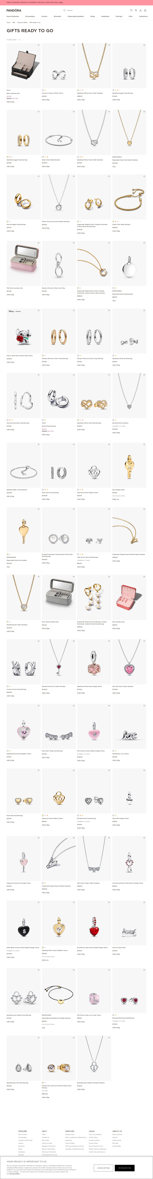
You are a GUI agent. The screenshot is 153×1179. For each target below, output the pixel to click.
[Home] (14, 10)
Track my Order (47, 1143)
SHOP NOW (50, 2)
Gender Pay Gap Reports (97, 1152)
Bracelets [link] (21, 1146)
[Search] (65, 10)
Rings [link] (20, 1149)
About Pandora (117, 1134)
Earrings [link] (21, 1155)
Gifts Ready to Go (34, 22)
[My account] (140, 10)
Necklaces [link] (21, 1152)
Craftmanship (116, 1140)
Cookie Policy (93, 1137)
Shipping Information (49, 1146)
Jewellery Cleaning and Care (74, 1149)
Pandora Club (69, 1134)
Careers (114, 1137)
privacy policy (15, 1174)
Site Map (115, 1143)
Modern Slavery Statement (97, 1149)
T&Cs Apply (59, 2)
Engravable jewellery (76, 16)
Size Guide (45, 1140)
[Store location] (136, 10)
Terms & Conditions (95, 1134)
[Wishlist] (131, 10)
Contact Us (45, 1137)
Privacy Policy (93, 1143)
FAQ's (44, 1134)
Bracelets (57, 16)
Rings (93, 16)
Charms (44, 16)
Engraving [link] (68, 1140)
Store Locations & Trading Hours (75, 1137)
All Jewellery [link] (22, 1137)
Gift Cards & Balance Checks (74, 1146)
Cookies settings (94, 1140)
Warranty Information (49, 1152)
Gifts (130, 16)
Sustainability (116, 1146)
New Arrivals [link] (22, 1134)
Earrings (119, 16)
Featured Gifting (22, 22)
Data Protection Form (96, 1146)
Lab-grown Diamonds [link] (25, 1140)
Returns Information (48, 1149)
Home (8, 22)
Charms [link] (20, 1143)
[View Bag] (145, 10)
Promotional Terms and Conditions (49, 1155)
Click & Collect (70, 1143)
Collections (143, 16)
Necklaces (105, 16)
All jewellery (30, 16)
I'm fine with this (124, 1168)
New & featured (13, 16)
